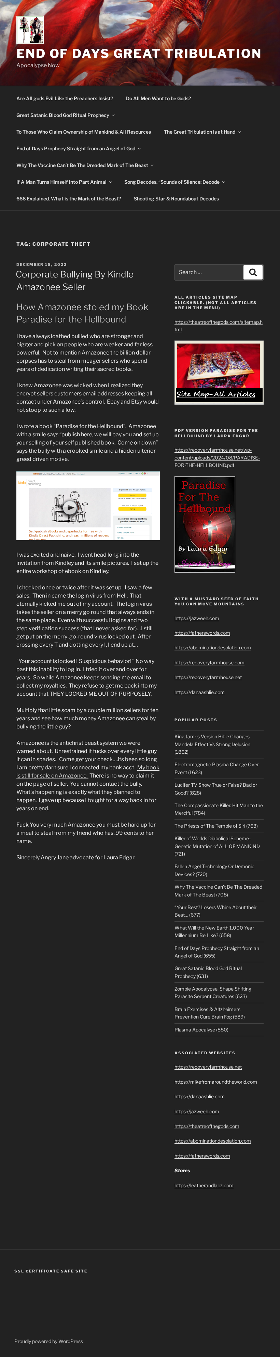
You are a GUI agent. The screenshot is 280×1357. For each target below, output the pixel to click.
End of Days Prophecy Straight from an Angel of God (75, 148)
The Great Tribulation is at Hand (199, 132)
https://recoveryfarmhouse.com (209, 662)
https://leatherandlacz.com (204, 1185)
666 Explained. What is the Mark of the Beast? (68, 198)
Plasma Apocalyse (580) (201, 1029)
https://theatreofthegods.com (206, 1126)
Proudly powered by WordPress (48, 1341)
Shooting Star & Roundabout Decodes (176, 198)
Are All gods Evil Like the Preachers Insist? (64, 98)
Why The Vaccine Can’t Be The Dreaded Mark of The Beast (82, 165)
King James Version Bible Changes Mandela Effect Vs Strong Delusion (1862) (212, 744)
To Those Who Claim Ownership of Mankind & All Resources (83, 132)
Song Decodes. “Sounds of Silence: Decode (172, 182)
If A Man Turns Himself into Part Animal (61, 182)
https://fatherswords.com (202, 633)
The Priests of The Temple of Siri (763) (216, 826)
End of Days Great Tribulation (139, 53)
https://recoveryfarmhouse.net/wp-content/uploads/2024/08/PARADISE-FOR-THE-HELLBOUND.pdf (217, 457)
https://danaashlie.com (199, 692)
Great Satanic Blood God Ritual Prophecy (62, 115)
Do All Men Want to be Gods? (158, 98)
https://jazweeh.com (196, 618)
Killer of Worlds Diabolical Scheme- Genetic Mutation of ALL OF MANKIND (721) (217, 846)
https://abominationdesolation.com (212, 647)
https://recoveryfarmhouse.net (208, 677)
